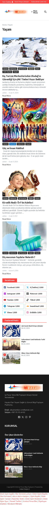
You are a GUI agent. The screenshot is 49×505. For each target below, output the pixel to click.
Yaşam (16, 72)
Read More (6, 96)
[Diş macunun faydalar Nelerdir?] (24, 236)
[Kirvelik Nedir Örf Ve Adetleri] (24, 181)
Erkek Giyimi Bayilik (40, 494)
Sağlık (31, 198)
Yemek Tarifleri (15, 501)
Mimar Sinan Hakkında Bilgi (30, 353)
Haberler (13, 69)
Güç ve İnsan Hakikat (13, 148)
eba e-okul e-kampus (21, 496)
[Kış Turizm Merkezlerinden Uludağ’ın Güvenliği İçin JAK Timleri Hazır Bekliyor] (24, 52)
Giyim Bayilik (35, 496)
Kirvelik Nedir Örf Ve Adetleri (17, 202)
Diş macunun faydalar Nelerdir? (18, 257)
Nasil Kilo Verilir (18, 499)
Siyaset (31, 69)
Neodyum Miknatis (15, 504)
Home (4, 25)
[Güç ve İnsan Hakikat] (24, 120)
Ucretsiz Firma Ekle (30, 501)
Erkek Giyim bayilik (7, 494)
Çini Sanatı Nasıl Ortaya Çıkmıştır (32, 326)
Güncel (12, 144)
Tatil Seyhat (7, 72)
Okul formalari (5, 496)
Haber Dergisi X (25, 489)
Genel (5, 69)
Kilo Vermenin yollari (23, 494)
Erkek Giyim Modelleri (33, 499)
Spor (37, 69)
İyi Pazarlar (22, 69)
